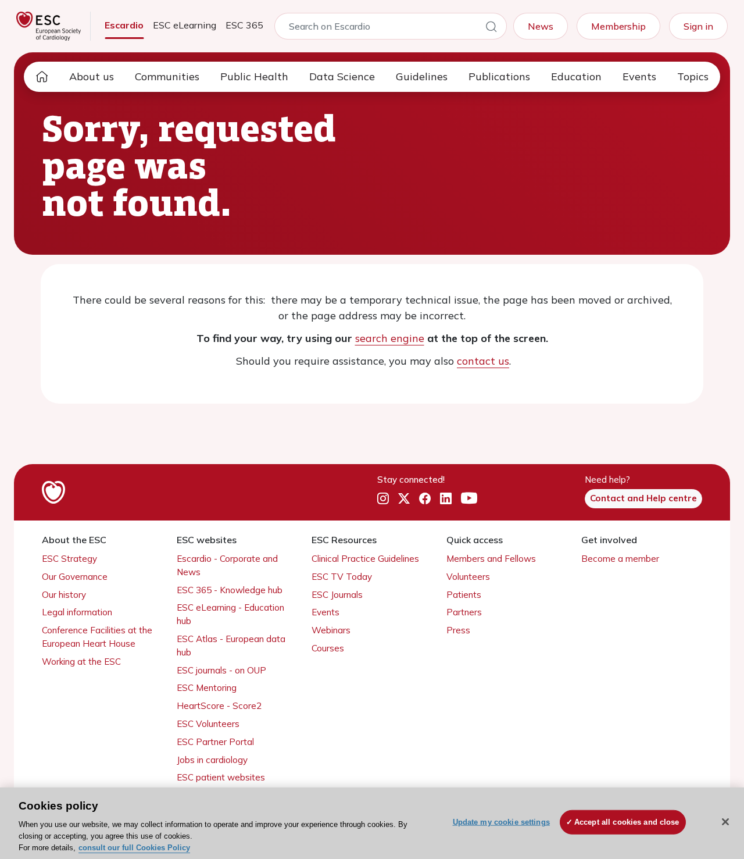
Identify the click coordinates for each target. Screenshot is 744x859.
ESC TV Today (342, 576)
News (540, 26)
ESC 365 (244, 25)
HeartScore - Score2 (219, 705)
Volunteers (468, 576)
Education (576, 76)
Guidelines (422, 76)
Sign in (698, 26)
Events (639, 76)
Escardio (124, 25)
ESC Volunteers (208, 723)
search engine (389, 338)
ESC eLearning (184, 25)
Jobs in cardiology (212, 759)
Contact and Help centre (643, 498)
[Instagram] (383, 499)
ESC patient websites (221, 777)
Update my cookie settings (501, 822)
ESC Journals (337, 594)
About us (91, 76)
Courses (328, 648)
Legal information (77, 612)
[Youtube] (469, 499)
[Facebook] (425, 499)
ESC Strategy (69, 558)
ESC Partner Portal (215, 741)
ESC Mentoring (207, 687)
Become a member (620, 558)
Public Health (254, 76)
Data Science (342, 76)
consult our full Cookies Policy (134, 847)
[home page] (42, 77)
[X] (404, 499)
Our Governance (75, 576)
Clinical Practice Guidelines (365, 558)
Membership (618, 26)
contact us (483, 361)
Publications (499, 76)
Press (458, 630)
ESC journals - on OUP (221, 670)
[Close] (725, 822)
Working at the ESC (81, 661)
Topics (693, 76)
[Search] (491, 28)
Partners (464, 612)
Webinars (331, 630)
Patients (463, 594)
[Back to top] (706, 775)
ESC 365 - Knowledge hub (229, 590)
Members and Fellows (491, 558)
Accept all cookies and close (626, 822)
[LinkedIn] (446, 499)
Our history (64, 594)
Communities (167, 76)
